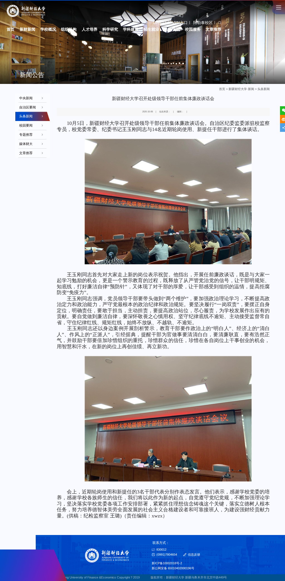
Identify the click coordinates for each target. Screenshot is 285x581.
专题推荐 (26, 135)
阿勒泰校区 (203, 22)
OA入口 (159, 22)
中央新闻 (26, 98)
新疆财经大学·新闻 (241, 89)
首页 (222, 89)
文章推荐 (26, 153)
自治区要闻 (27, 107)
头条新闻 (263, 89)
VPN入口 (180, 22)
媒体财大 (26, 144)
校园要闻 (26, 125)
